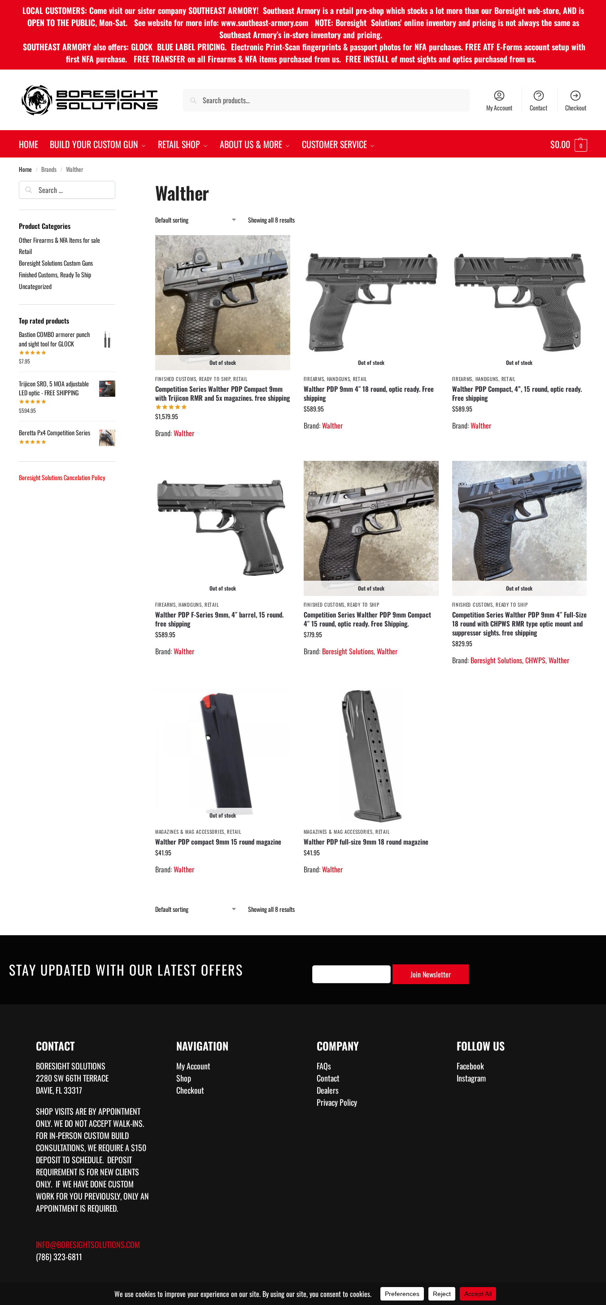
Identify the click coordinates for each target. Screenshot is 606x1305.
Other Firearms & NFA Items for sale (59, 240)
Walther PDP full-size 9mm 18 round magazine (366, 841)
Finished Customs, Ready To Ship (193, 378)
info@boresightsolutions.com (88, 1244)
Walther (184, 433)
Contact (538, 107)
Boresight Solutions (348, 651)
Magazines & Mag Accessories (189, 831)
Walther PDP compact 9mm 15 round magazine (218, 841)
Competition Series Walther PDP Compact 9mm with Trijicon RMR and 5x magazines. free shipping (222, 393)
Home (25, 169)
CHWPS (535, 660)
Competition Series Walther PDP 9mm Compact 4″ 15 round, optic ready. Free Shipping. (367, 619)
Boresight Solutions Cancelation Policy (62, 477)
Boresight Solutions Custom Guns (56, 262)
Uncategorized (35, 286)
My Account (499, 107)
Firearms (314, 378)
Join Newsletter (430, 974)
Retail (240, 378)
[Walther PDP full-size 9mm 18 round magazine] (371, 755)
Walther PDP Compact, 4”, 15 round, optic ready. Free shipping (517, 393)
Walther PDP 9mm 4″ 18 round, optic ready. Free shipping (369, 393)
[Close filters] (118, 187)
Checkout (575, 107)
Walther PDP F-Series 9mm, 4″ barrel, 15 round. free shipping (219, 619)
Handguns (338, 378)
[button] (568, 144)
